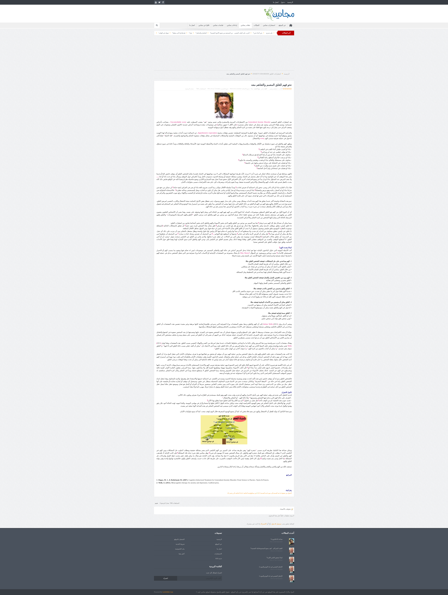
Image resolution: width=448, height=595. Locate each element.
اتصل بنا (275, 2)
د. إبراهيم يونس (274, 89)
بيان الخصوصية (180, 549)
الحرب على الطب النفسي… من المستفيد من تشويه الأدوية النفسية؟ (271, 33)
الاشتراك (263, 524)
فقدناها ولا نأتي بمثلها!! (220, 33)
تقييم (156, 503)
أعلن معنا (182, 554)
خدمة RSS (218, 558)
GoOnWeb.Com (168, 592)
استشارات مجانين (269, 25)
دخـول (283, 2)
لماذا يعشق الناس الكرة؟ (274, 557)
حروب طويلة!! (176, 33)
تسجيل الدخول (276, 524)
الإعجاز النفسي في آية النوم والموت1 (270, 576)
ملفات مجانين (245, 25)
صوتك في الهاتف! (205, 33)
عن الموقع (282, 25)
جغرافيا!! (186, 33)
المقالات (256, 25)
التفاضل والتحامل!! (242, 33)
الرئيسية (290, 2)
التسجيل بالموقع (179, 539)
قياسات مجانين (218, 25)
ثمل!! (232, 33)
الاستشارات (218, 554)
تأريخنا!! (194, 33)
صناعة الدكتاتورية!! (276, 539)
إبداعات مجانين (232, 25)
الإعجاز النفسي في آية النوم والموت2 (270, 567)
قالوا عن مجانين (203, 25)
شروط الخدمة (180, 544)
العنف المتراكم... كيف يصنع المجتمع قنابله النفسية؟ (266, 548)
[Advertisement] (224, 54)
